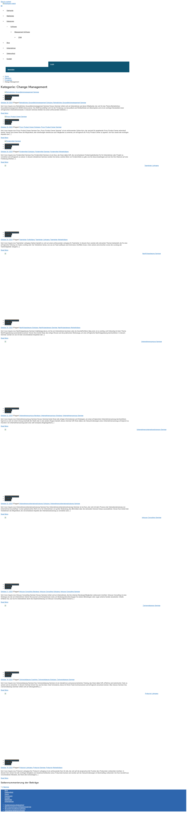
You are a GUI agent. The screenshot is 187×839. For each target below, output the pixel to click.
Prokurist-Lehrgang (25, 768)
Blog (8, 43)
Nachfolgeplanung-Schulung (28, 328)
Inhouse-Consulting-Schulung (50, 592)
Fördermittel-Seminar (42, 152)
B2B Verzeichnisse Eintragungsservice (18, 807)
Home (7, 794)
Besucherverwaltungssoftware (15, 809)
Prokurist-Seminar (39, 768)
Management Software (22, 32)
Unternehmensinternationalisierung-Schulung (34, 504)
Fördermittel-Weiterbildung (59, 152)
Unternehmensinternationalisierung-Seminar (65, 504)
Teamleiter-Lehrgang (42, 240)
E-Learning (8, 97)
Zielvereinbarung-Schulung (47, 680)
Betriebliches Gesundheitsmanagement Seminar (69, 103)
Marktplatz (10, 16)
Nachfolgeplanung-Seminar (48, 328)
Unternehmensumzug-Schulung (51, 416)
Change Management (12, 95)
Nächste (6, 787)
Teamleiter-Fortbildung (27, 240)
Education (8, 99)
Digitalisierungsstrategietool (14, 805)
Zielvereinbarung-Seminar (66, 680)
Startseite (10, 11)
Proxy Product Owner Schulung (29, 127)
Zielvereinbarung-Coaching (28, 680)
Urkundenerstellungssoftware (15, 810)
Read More (4, 113)
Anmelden (11, 70)
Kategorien (10, 21)
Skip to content (6, 2)
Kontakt (9, 59)
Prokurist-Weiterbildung (54, 768)
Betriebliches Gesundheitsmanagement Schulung (36, 103)
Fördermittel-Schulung (26, 152)
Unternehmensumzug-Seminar (73, 416)
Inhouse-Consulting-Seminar (70, 592)
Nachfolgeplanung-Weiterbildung (69, 328)
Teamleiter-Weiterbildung (58, 240)
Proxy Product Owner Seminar (51, 127)
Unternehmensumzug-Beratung (29, 416)
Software (14, 27)
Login (52, 64)
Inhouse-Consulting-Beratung (29, 592)
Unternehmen (11, 48)
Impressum (8, 796)
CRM (20, 37)
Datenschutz (11, 53)
